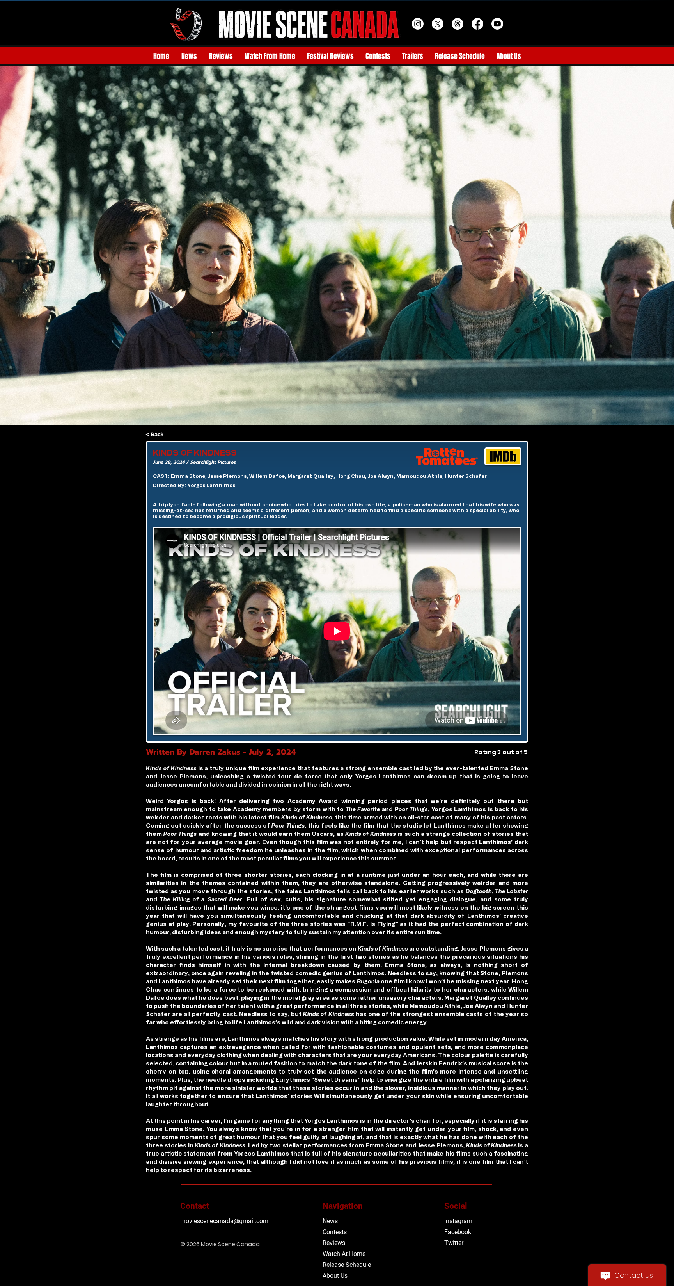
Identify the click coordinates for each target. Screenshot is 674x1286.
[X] (437, 24)
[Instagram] (418, 24)
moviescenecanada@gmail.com (224, 1221)
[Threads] (457, 24)
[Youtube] (497, 24)
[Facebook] (477, 24)
